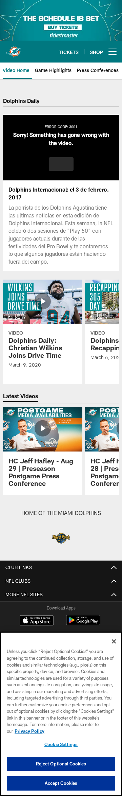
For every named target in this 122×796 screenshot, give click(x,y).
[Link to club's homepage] (13, 48)
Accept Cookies (61, 783)
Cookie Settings (61, 744)
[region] (61, 714)
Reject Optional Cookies (61, 763)
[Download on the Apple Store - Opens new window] (37, 621)
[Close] (113, 641)
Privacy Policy (29, 731)
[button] (61, 164)
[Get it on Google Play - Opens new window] (83, 623)
